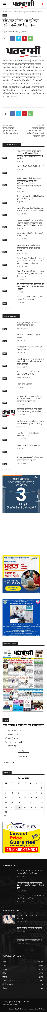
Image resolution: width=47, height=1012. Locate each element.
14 (31, 797)
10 (6, 797)
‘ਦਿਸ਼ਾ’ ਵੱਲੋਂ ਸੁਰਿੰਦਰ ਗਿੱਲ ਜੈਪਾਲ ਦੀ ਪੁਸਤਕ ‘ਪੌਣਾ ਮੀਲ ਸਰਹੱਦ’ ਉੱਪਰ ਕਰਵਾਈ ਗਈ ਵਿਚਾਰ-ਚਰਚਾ (30, 273)
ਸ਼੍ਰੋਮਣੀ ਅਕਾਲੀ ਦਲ (14, 738)
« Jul (4, 816)
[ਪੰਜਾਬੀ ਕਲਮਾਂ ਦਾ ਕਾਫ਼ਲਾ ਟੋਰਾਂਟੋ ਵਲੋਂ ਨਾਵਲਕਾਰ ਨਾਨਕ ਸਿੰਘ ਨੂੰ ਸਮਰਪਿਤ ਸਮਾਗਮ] (9, 248)
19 (19, 802)
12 (19, 797)
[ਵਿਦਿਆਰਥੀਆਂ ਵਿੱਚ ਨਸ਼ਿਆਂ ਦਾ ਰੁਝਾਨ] (9, 931)
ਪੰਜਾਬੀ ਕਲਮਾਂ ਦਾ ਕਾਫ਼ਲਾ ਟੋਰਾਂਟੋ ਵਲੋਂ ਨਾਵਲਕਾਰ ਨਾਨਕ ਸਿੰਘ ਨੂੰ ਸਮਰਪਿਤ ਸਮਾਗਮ (28, 247)
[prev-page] (4, 308)
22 (36, 802)
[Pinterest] (24, 38)
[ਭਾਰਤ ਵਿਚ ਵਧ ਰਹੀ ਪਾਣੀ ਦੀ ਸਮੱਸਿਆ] (9, 943)
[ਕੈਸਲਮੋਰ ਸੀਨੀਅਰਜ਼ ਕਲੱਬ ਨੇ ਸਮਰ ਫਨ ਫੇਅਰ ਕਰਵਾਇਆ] (9, 350)
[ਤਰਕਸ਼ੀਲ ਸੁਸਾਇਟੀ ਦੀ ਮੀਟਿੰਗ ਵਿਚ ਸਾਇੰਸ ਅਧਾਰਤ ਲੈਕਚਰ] (9, 436)
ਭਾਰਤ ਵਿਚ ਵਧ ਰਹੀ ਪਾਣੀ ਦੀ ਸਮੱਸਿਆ (29, 940)
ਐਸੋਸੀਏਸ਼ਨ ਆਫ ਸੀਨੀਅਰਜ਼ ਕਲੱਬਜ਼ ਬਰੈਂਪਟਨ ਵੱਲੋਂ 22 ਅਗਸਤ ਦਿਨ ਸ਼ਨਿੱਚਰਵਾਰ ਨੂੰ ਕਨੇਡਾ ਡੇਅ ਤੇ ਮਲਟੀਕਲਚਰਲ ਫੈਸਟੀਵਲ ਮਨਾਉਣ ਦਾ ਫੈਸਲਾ (29, 183)
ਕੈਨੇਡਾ (10, 12)
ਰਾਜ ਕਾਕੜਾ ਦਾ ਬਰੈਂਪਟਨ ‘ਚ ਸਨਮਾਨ (28, 445)
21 (31, 802)
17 (6, 802)
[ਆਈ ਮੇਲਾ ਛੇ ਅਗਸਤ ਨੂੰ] (9, 387)
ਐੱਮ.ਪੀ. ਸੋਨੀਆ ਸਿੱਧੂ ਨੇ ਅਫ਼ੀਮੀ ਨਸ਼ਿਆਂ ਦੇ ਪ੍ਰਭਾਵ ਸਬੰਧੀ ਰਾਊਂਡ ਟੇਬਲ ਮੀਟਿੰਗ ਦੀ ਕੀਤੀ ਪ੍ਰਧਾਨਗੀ (30, 361)
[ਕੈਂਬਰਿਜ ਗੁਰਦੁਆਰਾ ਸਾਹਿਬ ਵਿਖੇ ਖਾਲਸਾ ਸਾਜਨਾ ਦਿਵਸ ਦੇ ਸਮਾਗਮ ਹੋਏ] (9, 460)
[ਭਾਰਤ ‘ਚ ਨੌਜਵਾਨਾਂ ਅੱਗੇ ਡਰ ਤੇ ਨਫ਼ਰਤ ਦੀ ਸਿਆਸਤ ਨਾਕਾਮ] (9, 236)
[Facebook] (12, 38)
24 (6, 807)
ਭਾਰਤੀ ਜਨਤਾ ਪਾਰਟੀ (15, 742)
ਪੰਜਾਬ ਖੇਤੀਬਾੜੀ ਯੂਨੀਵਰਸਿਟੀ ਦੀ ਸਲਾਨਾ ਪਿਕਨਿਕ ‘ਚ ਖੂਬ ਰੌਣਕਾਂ (11, 131)
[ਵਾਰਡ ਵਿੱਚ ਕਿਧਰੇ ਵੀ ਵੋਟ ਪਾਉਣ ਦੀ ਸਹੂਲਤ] (9, 338)
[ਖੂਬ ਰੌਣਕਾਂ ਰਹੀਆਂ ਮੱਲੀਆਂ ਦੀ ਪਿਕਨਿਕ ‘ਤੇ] (9, 169)
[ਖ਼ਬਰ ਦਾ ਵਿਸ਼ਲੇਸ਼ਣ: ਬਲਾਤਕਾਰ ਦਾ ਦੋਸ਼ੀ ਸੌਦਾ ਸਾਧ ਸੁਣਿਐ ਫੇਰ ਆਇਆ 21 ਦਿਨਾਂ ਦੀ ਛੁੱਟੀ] (9, 886)
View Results (23, 756)
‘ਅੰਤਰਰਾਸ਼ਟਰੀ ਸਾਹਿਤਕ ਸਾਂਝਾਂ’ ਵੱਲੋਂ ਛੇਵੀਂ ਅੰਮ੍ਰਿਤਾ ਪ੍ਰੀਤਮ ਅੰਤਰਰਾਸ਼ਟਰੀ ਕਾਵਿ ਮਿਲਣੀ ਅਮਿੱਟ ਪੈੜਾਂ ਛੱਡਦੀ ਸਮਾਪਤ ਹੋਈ (30, 222)
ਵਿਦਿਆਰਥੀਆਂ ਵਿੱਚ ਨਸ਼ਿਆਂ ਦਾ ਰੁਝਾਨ (29, 928)
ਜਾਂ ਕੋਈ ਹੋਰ (12, 746)
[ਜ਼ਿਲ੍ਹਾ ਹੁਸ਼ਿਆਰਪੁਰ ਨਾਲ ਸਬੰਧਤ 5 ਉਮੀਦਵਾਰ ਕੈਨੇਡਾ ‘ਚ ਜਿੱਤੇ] (9, 325)
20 (25, 802)
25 (12, 807)
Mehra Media (13, 32)
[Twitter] (18, 38)
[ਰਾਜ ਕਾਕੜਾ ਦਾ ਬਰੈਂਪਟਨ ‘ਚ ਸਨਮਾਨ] (9, 448)
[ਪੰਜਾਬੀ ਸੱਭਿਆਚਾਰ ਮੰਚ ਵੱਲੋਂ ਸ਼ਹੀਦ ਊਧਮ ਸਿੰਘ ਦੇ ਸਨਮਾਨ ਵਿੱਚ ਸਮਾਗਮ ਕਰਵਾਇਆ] (9, 211)
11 (12, 797)
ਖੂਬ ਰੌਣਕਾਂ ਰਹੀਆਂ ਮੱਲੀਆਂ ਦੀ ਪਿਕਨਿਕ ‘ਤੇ (30, 166)
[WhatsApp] (30, 38)
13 (25, 797)
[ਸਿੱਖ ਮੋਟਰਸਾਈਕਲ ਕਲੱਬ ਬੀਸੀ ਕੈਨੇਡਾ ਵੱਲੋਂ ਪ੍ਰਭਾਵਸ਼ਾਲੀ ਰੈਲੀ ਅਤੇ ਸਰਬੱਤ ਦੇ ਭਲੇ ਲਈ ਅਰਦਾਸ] (9, 287)
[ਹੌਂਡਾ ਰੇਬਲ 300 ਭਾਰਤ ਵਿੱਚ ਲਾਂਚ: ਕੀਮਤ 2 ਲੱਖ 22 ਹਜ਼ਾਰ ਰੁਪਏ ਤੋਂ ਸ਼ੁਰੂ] (9, 899)
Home (5, 12)
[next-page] (8, 308)
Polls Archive (9, 762)
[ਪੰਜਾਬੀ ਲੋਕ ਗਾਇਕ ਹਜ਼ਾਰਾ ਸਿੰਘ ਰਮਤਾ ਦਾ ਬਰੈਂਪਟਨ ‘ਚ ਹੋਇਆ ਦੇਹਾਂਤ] (9, 375)
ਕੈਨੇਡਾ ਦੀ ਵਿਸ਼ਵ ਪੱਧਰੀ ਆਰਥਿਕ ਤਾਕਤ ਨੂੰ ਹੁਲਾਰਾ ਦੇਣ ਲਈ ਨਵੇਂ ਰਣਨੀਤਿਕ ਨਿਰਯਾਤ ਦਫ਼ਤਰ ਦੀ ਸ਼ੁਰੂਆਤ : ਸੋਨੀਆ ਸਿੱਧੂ (30, 260)
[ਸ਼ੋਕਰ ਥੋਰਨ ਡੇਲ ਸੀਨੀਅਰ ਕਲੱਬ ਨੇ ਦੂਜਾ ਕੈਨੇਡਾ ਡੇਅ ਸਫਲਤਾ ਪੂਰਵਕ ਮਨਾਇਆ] (9, 412)
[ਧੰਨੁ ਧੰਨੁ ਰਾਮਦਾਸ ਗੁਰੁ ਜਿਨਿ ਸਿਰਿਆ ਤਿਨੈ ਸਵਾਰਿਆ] (9, 919)
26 (19, 807)
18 (12, 802)
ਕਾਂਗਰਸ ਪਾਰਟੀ (13, 734)
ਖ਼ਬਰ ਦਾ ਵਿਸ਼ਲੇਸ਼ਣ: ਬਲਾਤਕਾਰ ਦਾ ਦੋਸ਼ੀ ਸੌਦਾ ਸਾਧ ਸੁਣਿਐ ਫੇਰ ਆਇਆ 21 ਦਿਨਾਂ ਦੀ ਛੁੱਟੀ (30, 885)
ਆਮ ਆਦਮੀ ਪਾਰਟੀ (14, 730)
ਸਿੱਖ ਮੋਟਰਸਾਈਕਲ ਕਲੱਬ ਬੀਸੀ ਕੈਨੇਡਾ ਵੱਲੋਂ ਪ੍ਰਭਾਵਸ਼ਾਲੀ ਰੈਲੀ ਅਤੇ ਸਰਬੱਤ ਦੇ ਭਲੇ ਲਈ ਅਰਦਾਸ (30, 286)
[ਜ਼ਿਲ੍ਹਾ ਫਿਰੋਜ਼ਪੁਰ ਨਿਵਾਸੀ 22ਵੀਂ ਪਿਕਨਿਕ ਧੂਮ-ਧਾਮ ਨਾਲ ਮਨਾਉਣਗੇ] (9, 199)
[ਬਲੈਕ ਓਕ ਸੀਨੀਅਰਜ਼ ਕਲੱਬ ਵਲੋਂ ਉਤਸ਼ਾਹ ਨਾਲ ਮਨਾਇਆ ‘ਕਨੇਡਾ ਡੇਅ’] (9, 300)
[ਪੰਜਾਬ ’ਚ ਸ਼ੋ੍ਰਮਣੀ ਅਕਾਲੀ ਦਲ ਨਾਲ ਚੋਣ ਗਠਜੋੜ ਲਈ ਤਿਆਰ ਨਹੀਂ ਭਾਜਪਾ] (9, 874)
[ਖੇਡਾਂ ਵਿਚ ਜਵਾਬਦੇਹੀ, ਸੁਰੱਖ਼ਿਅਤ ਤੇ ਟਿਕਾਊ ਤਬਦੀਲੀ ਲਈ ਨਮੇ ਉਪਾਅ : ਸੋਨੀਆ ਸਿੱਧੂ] (9, 424)
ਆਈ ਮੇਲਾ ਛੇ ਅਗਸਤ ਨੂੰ (24, 384)
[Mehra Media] (4, 32)
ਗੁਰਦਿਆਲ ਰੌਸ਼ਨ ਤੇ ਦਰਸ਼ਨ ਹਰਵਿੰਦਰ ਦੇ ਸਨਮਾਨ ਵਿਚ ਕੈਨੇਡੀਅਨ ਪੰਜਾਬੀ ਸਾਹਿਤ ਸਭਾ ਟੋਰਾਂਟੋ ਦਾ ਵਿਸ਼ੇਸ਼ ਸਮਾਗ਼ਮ (30, 398)
